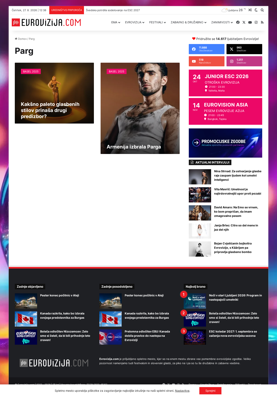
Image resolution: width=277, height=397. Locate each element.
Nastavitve (182, 390)
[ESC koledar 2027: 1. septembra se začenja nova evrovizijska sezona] (195, 337)
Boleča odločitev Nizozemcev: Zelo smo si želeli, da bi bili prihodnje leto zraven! (65, 336)
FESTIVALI (156, 22)
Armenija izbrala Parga (134, 147)
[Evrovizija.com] (46, 22)
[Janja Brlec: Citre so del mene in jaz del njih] (200, 231)
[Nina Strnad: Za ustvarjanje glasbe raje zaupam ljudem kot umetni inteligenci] (200, 176)
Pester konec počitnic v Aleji (59, 295)
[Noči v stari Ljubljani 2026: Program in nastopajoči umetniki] (195, 301)
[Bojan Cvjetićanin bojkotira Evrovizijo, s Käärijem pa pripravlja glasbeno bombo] (200, 249)
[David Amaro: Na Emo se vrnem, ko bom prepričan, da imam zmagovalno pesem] (200, 213)
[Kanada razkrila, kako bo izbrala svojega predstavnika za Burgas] (26, 319)
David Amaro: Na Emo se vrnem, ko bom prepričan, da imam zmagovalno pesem (236, 211)
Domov (22, 38)
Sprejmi (210, 390)
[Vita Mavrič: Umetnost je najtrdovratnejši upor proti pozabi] (200, 194)
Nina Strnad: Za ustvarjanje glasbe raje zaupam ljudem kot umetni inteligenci (237, 175)
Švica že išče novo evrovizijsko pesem (109, 10)
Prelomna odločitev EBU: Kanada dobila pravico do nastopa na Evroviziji (147, 336)
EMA (114, 22)
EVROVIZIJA (133, 22)
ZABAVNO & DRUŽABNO (187, 22)
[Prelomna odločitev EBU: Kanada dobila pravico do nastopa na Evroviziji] (110, 337)
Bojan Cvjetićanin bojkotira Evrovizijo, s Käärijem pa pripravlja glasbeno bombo (233, 248)
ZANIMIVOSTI (220, 22)
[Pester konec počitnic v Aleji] (26, 301)
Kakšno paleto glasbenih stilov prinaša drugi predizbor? (50, 110)
